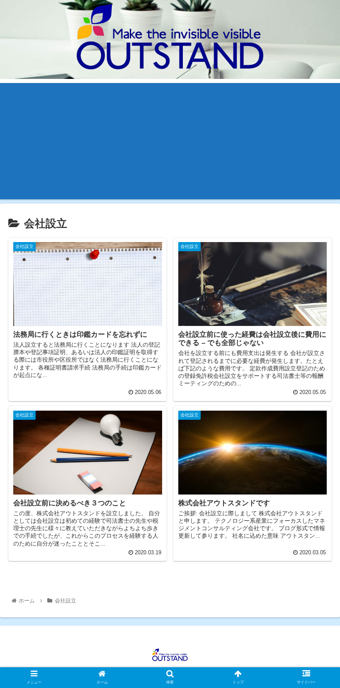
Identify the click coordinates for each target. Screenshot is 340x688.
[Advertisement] (170, 141)
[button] (314, 661)
